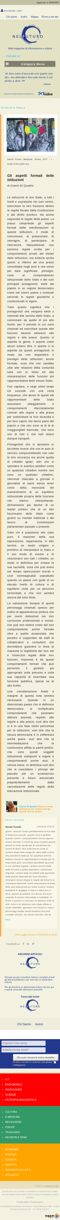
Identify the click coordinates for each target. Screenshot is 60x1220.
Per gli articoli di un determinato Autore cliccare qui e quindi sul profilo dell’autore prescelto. (29, 988)
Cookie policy (23, 1202)
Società (10, 1159)
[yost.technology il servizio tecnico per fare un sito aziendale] (52, 1218)
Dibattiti (11, 1164)
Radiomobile (13, 1084)
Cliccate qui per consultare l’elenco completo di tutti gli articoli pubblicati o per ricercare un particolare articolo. (29, 979)
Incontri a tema (16, 1137)
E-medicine (12, 1117)
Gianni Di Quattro (28, 806)
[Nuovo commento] (14, 820)
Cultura (11, 1112)
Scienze (10, 1094)
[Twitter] (33, 944)
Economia (12, 1149)
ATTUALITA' (7, 108)
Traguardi (12, 1132)
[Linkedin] (28, 944)
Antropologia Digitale (20, 1099)
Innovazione (13, 1089)
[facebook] (23, 944)
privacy (49, 1062)
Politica (19, 108)
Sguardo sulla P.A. (18, 1170)
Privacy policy (37, 1202)
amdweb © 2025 (51, 1186)
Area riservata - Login (13, 11)
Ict (7, 1079)
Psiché (10, 1127)
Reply (7, 920)
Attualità (12, 1175)
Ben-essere (13, 1122)
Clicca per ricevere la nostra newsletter (36, 1057)
